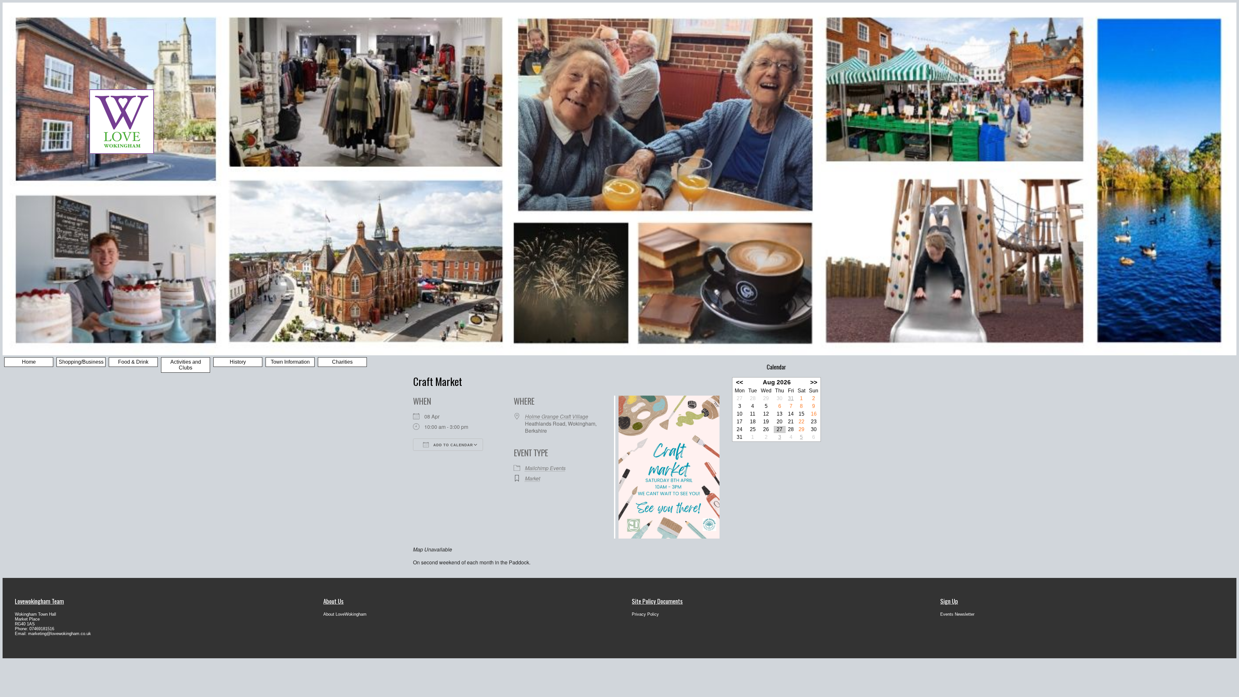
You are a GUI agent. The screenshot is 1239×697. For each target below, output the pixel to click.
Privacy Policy (645, 614)
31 (791, 398)
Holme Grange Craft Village (556, 416)
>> (813, 382)
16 (814, 414)
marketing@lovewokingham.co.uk (59, 633)
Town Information (290, 362)
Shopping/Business (81, 362)
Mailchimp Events (545, 468)
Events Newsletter (957, 614)
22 (801, 421)
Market (532, 478)
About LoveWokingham (345, 614)
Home (29, 362)
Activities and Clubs (185, 364)
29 (801, 429)
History (238, 362)
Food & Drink (133, 362)
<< (739, 382)
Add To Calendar (452, 445)
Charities (342, 362)
